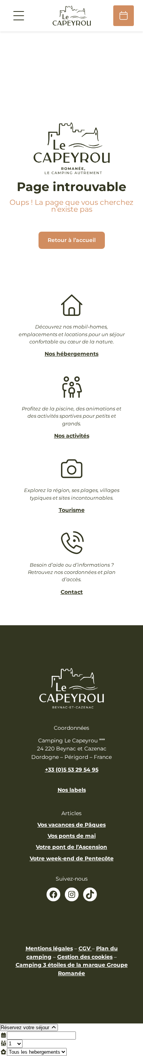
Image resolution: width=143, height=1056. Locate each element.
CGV (85, 948)
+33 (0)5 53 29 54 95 (71, 769)
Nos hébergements (71, 353)
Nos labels (72, 789)
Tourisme (72, 510)
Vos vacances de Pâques (71, 824)
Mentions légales (49, 948)
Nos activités (71, 435)
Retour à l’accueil (72, 240)
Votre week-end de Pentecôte (72, 858)
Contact (72, 591)
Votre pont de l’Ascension (71, 846)
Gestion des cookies (84, 956)
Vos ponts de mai (72, 835)
